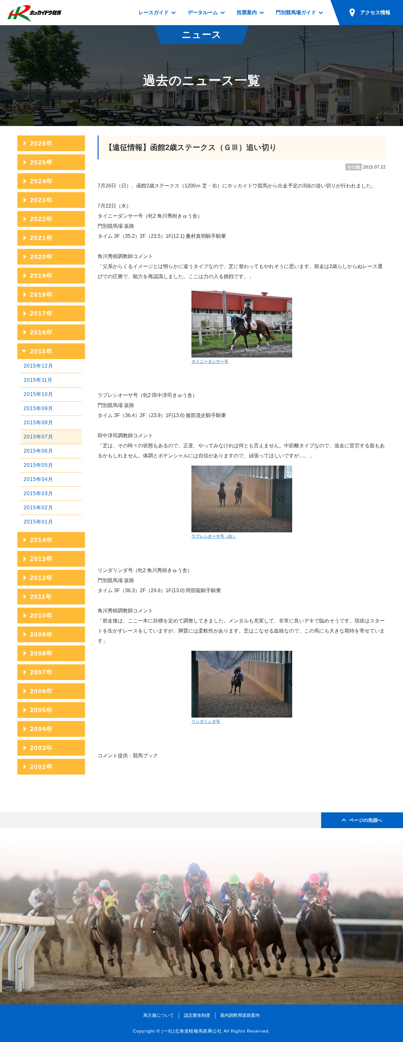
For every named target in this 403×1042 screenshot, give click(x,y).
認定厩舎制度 (197, 1015)
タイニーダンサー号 (209, 361)
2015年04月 (38, 479)
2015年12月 (38, 366)
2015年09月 (38, 408)
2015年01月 (38, 521)
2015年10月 (38, 394)
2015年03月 (38, 493)
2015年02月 (38, 507)
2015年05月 (38, 465)
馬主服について (158, 1015)
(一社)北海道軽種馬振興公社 (192, 1030)
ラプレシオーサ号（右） (213, 536)
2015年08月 (38, 422)
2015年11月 (38, 380)
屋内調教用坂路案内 (240, 1015)
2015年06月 (38, 451)
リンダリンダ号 (205, 721)
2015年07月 (38, 436)
